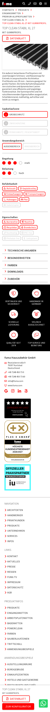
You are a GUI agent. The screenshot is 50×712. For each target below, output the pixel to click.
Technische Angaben (22, 250)
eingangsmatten (11, 13)
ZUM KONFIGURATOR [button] (18, 706)
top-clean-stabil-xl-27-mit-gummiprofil (24, 23)
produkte (23, 10)
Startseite (8, 10)
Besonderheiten (19, 258)
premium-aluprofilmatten (17, 16)
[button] (24, 3)
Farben (12, 265)
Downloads (15, 271)
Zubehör (14, 279)
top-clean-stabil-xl (13, 19)
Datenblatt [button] (18, 38)
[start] (7, 3)
